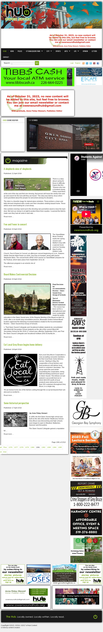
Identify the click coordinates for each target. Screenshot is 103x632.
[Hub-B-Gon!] (37, 103)
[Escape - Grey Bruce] (89, 81)
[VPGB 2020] (77, 596)
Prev (5, 447)
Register (77, 63)
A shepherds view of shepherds (17, 169)
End (4, 452)
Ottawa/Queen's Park (33, 51)
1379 (27, 447)
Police (20, 51)
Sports (58, 51)
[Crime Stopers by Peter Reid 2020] (86, 494)
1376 (10, 447)
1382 (43, 447)
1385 (60, 447)
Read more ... (9, 217)
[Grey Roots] (86, 440)
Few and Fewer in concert (15, 224)
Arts (66, 51)
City (48, 51)
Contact (6, 57)
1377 (16, 447)
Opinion (85, 51)
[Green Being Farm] (64, 574)
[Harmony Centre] (86, 522)
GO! (37, 63)
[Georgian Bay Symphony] (86, 413)
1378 (21, 447)
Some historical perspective (16, 403)
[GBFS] (78, 276)
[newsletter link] (13, 574)
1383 (49, 447)
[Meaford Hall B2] (89, 72)
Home (5, 51)
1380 (32, 447)
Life (75, 51)
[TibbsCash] (37, 77)
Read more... (88, 144)
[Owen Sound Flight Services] (39, 574)
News (12, 51)
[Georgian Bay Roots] (78, 358)
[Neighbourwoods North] (86, 550)
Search (7, 63)
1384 (54, 447)
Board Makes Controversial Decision (20, 274)
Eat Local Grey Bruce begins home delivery (23, 344)
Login (72, 63)
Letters (94, 51)
